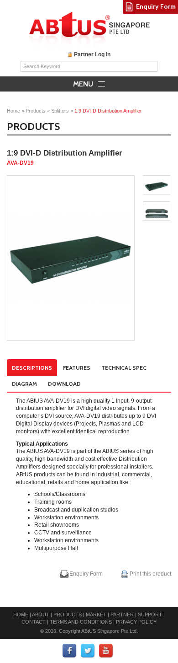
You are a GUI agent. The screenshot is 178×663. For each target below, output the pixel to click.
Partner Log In (92, 54)
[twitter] (88, 651)
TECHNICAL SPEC (124, 367)
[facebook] (70, 651)
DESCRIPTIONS (32, 367)
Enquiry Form (86, 574)
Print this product (149, 574)
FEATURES (76, 367)
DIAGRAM (24, 383)
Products (36, 110)
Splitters (60, 110)
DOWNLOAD (64, 383)
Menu (84, 84)
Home (13, 110)
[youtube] (106, 651)
